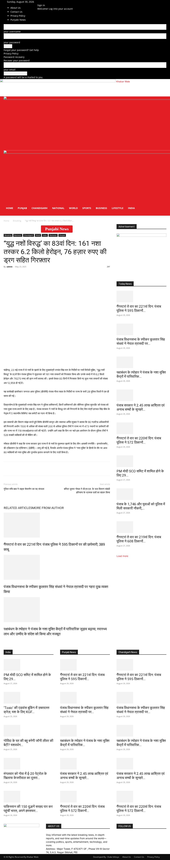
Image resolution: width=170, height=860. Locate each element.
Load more (122, 556)
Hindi (38, 235)
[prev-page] (4, 641)
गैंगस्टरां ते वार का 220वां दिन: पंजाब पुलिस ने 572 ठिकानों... (139, 440)
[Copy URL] (52, 468)
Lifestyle (117, 208)
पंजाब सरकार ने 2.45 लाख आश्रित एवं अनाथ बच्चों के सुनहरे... (141, 407)
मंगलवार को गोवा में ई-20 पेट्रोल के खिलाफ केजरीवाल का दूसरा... (25, 776)
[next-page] (6, 641)
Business (101, 208)
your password (12, 42)
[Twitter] (47, 1)
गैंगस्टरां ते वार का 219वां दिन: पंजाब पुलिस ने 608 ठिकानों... (139, 539)
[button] (162, 100)
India (131, 208)
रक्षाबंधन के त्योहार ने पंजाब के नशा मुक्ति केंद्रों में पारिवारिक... (141, 374)
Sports (86, 208)
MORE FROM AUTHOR (48, 508)
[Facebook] (42, 1)
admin (9, 266)
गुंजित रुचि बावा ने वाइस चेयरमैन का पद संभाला (24, 488)
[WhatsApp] (7, 468)
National (58, 208)
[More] (60, 468)
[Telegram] (30, 468)
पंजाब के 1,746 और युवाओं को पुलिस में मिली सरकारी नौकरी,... (141, 506)
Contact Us (139, 857)
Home (9, 208)
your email (9, 69)
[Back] (54, 1)
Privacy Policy (11, 53)
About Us (15, 7)
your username (12, 31)
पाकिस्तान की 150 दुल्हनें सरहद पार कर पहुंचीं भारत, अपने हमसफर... (28, 809)
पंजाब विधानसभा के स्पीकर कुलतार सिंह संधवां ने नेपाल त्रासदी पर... (141, 341)
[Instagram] (44, 1)
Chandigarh (39, 208)
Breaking (17, 220)
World (73, 208)
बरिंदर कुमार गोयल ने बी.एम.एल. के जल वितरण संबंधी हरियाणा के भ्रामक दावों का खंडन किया (87, 490)
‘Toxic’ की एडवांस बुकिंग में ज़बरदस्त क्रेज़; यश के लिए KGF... (26, 710)
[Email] (45, 468)
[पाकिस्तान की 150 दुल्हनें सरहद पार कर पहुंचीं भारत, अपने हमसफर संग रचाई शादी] (28, 796)
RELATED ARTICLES (18, 508)
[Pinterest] (37, 468)
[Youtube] (49, 1)
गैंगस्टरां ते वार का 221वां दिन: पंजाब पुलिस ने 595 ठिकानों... (139, 308)
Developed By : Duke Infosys (106, 857)
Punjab (22, 208)
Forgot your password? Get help (21, 50)
